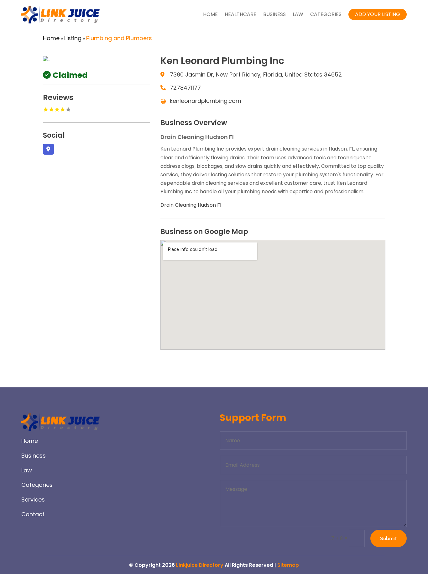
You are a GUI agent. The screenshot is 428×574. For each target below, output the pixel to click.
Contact (32, 514)
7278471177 (185, 88)
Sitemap (288, 565)
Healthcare (240, 14)
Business (274, 14)
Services (33, 499)
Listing (72, 38)
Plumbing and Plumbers (119, 38)
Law (298, 14)
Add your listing (377, 14)
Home (210, 14)
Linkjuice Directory (199, 565)
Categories (326, 14)
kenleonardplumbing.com (205, 101)
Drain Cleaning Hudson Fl (190, 205)
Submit (388, 538)
